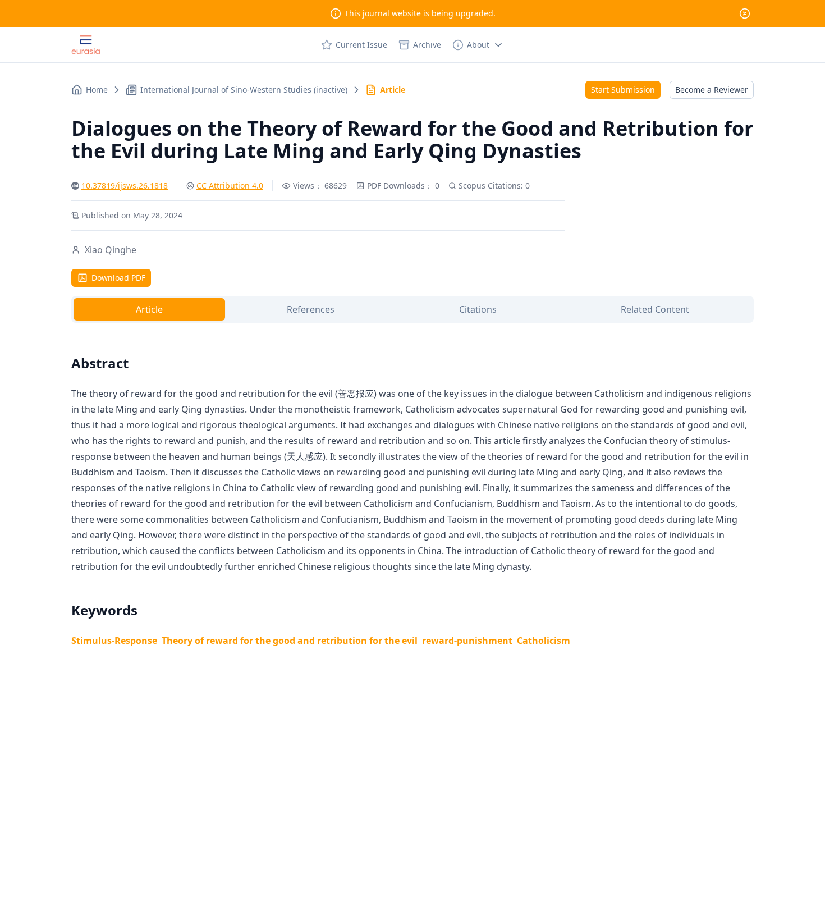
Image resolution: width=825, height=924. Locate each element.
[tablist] (412, 309)
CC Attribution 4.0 (229, 185)
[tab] (149, 309)
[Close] (745, 13)
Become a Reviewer (711, 89)
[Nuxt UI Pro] (85, 45)
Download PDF (118, 277)
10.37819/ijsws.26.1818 (124, 185)
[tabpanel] (412, 487)
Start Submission (623, 89)
